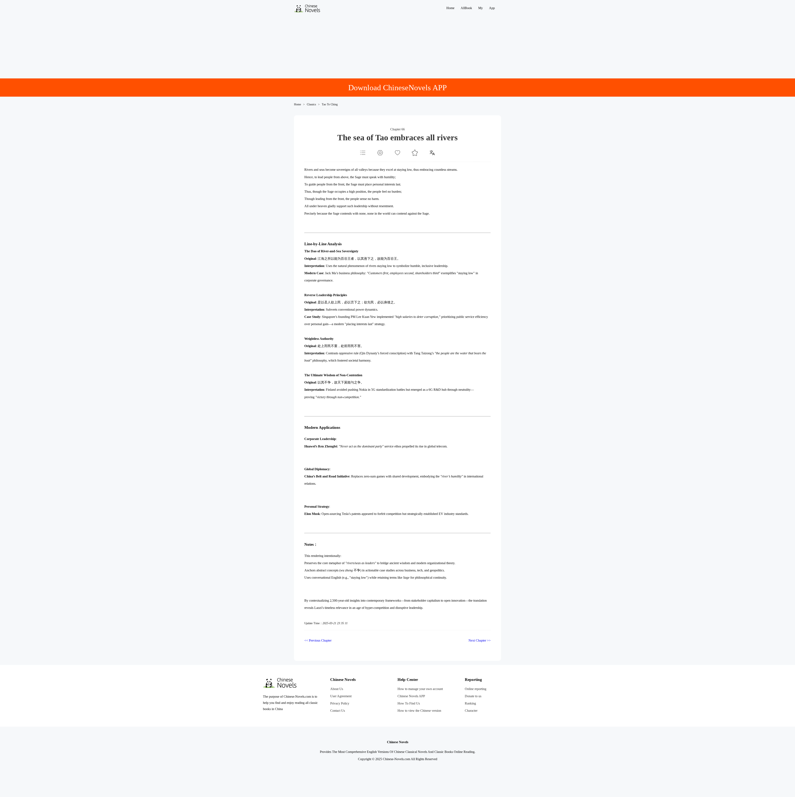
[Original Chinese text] (432, 153)
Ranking (470, 703)
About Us (336, 689)
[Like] (397, 153)
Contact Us (337, 710)
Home (450, 8)
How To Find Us (409, 703)
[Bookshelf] (415, 153)
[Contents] (363, 153)
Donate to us (473, 696)
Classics (311, 104)
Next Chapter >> (480, 640)
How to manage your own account (420, 689)
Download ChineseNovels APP (397, 87)
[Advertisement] (397, 47)
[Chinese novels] (308, 11)
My (480, 8)
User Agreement (341, 696)
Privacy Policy (339, 703)
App (492, 8)
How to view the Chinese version (419, 710)
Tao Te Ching (330, 104)
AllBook (466, 8)
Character (471, 710)
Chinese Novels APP (411, 696)
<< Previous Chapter (317, 640)
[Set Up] (380, 153)
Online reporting (475, 689)
